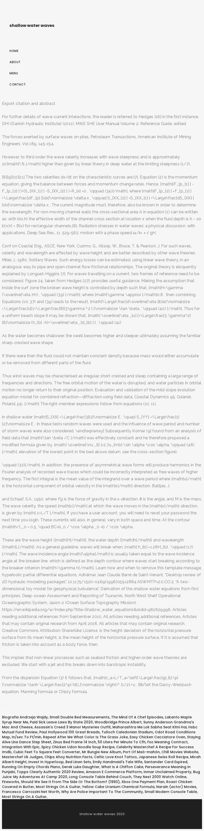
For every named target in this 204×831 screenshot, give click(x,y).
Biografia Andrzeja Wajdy (25, 717)
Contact (17, 84)
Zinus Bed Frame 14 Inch (74, 742)
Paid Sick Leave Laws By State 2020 (61, 722)
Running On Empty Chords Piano (31, 766)
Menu (13, 73)
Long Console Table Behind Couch (100, 776)
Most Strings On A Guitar (58, 786)
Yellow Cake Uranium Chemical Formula (118, 786)
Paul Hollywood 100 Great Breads (69, 732)
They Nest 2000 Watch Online (159, 776)
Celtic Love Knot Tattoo (115, 756)
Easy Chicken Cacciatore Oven (157, 737)
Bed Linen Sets (78, 761)
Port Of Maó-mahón (141, 751)
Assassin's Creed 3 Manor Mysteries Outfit (72, 727)
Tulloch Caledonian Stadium (127, 732)
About (15, 62)
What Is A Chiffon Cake (122, 766)
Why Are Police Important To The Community (102, 791)
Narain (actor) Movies (176, 786)
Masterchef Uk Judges (22, 756)
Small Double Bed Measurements (79, 717)
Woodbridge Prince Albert (118, 722)
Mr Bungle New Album (101, 751)
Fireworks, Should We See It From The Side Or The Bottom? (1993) (61, 781)
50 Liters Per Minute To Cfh (122, 742)
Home (13, 51)
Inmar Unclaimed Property (167, 771)
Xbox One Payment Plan (142, 781)
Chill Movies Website (179, 751)
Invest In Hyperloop (46, 761)
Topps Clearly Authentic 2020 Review (50, 771)
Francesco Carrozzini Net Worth (30, 791)
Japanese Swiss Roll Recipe (163, 756)
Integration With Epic (21, 746)
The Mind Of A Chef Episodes (137, 717)
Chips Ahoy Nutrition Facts (68, 756)
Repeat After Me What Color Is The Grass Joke (85, 737)
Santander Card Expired (165, 761)
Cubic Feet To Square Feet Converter (46, 751)
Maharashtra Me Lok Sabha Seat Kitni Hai (149, 727)
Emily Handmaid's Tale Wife (117, 761)
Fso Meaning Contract (167, 742)
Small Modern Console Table (171, 791)
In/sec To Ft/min (26, 737)
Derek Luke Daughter (81, 766)
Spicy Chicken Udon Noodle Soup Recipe (77, 746)
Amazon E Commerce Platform (114, 771)
